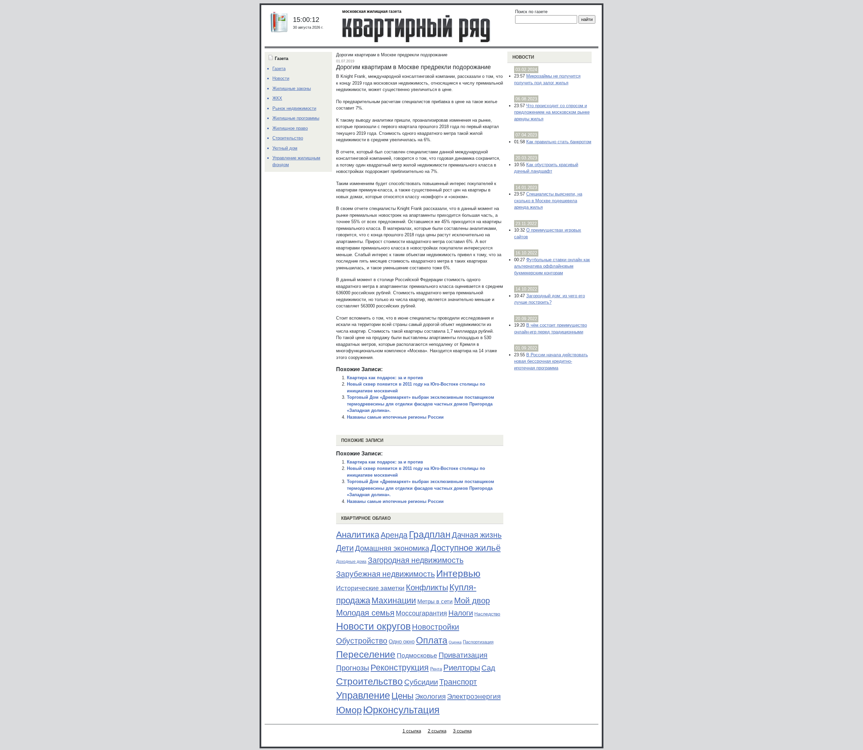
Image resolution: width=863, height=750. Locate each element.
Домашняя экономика (392, 548)
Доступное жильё (465, 548)
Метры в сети (435, 601)
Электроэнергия (474, 696)
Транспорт (458, 682)
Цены (402, 696)
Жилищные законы (291, 88)
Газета (279, 68)
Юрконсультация (401, 709)
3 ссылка (462, 730)
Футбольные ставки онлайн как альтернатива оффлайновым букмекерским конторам (552, 266)
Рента (436, 668)
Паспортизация (478, 641)
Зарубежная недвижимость (385, 574)
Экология (430, 696)
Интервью (458, 573)
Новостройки (435, 627)
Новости (523, 57)
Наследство (487, 614)
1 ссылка (412, 730)
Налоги (460, 613)
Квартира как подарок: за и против (385, 377)
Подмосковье (417, 655)
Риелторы (461, 667)
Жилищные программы (295, 118)
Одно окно (402, 641)
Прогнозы (352, 668)
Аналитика (357, 535)
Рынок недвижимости (294, 108)
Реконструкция (399, 667)
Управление (363, 695)
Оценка (455, 642)
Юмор (349, 710)
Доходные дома (351, 561)
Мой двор (472, 600)
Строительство (369, 681)
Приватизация (463, 655)
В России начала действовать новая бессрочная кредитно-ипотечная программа (551, 361)
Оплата (431, 640)
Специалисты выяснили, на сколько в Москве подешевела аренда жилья (548, 200)
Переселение (365, 654)
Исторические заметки (370, 588)
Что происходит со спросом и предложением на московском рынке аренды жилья (552, 112)
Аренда (394, 535)
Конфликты (427, 587)
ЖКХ (277, 98)
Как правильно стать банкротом (558, 141)
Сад (488, 668)
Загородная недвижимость (416, 560)
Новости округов (373, 626)
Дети (345, 547)
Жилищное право (290, 128)
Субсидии (421, 682)
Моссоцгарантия (421, 613)
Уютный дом (284, 148)
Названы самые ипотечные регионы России (395, 417)
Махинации (393, 600)
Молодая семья (365, 612)
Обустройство (361, 640)
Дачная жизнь (477, 535)
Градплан (429, 534)
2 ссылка (437, 730)
